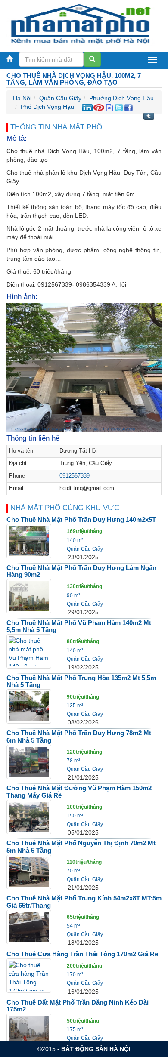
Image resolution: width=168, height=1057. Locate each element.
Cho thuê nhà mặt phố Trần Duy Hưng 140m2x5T (81, 519)
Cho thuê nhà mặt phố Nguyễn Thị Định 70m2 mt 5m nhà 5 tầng (81, 846)
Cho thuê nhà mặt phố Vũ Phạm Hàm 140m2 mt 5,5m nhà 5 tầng (78, 626)
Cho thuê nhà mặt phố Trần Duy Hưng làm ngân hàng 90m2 (81, 571)
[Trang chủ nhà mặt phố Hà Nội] (80, 23)
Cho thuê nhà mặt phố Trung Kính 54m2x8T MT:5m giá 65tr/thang (84, 901)
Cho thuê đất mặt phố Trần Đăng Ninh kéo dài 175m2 (77, 1005)
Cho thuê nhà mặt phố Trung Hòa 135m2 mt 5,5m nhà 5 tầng (81, 681)
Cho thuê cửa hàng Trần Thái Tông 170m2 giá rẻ (82, 954)
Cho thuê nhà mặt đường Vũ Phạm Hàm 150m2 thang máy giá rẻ (79, 791)
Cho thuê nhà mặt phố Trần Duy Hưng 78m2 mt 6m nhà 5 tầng (78, 736)
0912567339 (74, 476)
